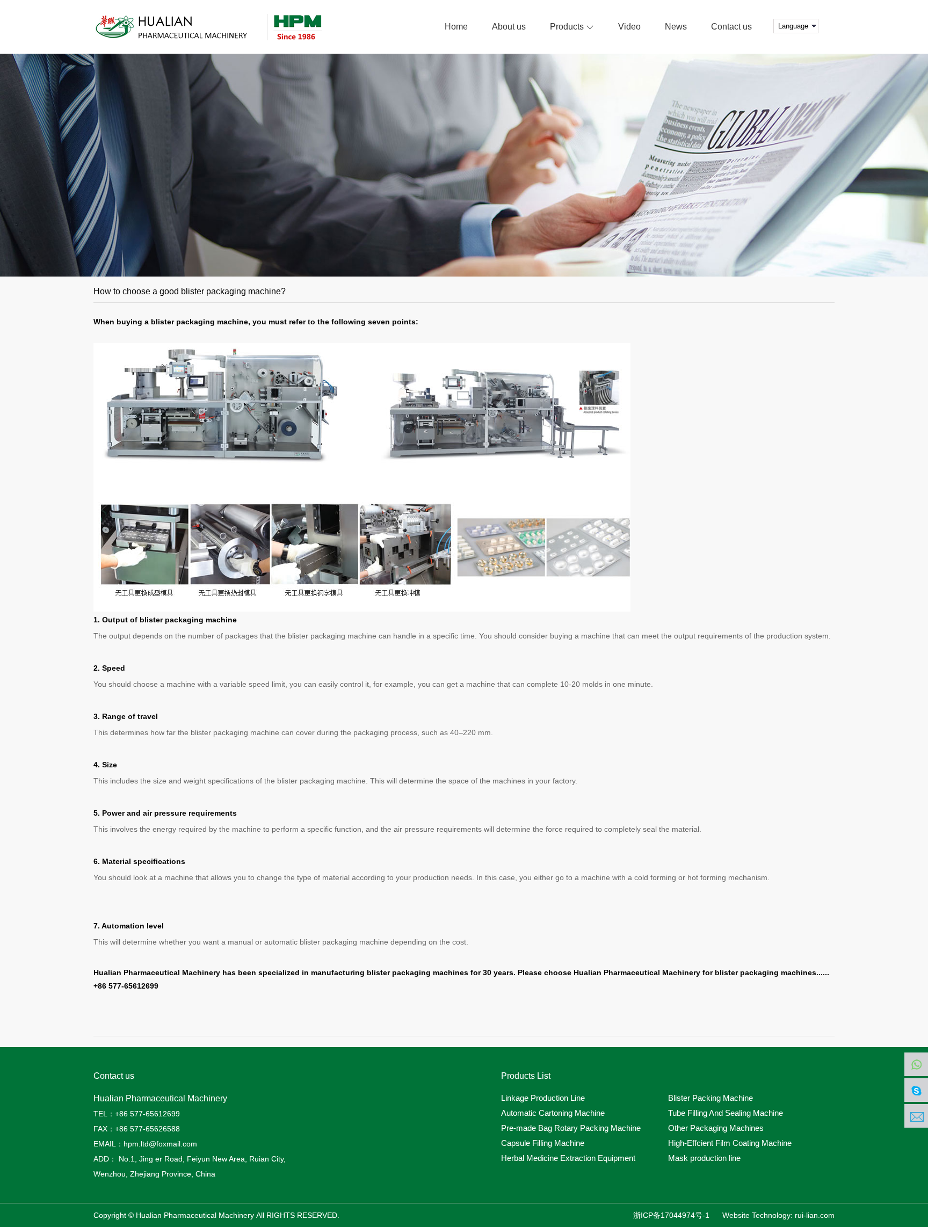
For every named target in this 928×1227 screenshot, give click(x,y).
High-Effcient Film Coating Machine (730, 1143)
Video (629, 26)
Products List (525, 1076)
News (676, 26)
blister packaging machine (235, 732)
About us (509, 26)
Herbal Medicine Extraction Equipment (568, 1158)
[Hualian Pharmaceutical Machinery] (223, 27)
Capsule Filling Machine (542, 1143)
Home (456, 26)
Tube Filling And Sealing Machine (725, 1113)
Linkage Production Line (543, 1098)
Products (568, 26)
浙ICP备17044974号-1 (671, 1215)
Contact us (731, 26)
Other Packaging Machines (716, 1128)
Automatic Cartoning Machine (553, 1113)
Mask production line (704, 1158)
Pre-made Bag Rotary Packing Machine (571, 1128)
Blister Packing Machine (710, 1098)
